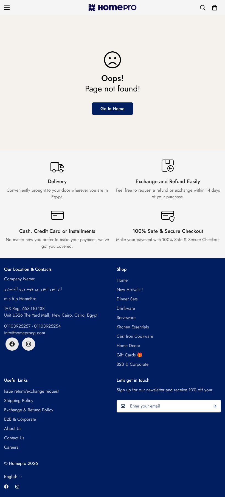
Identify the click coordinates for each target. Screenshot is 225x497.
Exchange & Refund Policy (28, 410)
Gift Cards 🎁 (129, 355)
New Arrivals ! (130, 289)
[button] (214, 7)
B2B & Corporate (132, 364)
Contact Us (14, 438)
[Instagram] (28, 344)
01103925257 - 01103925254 (32, 326)
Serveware (126, 317)
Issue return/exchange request (31, 391)
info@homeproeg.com (24, 333)
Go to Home (112, 108)
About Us (12, 428)
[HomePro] (112, 7)
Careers (11, 447)
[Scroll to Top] (214, 467)
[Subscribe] (215, 406)
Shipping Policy (18, 400)
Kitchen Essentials (133, 327)
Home (122, 280)
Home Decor (128, 345)
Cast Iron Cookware (135, 336)
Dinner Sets (127, 299)
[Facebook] (12, 344)
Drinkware (126, 308)
